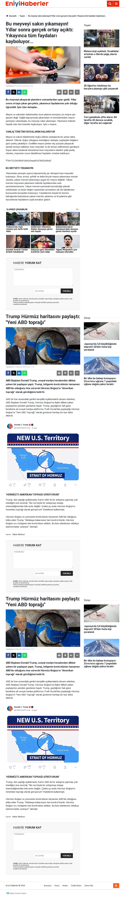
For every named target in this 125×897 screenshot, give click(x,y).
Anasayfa (12, 16)
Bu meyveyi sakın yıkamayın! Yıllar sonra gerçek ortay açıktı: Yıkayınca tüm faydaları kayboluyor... (67, 16)
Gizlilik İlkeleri (76, 886)
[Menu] (116, 4)
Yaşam (22, 16)
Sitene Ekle (88, 886)
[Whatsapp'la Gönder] (24, 92)
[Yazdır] (59, 92)
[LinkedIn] (19, 92)
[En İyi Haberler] (27, 3)
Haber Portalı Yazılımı (18, 893)
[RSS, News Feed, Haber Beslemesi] (116, 885)
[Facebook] (8, 92)
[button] (65, 92)
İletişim (65, 886)
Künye (56, 886)
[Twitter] (13, 92)
